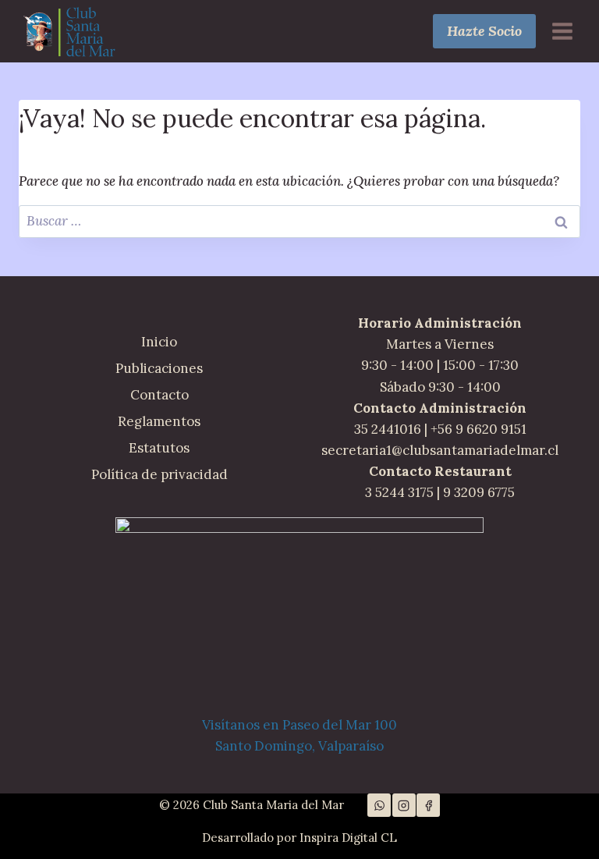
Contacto (159, 394)
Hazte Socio (484, 31)
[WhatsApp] (379, 805)
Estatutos (159, 447)
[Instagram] (404, 805)
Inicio (159, 341)
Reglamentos (159, 421)
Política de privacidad (159, 474)
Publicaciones (159, 368)
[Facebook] (428, 805)
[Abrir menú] (562, 31)
